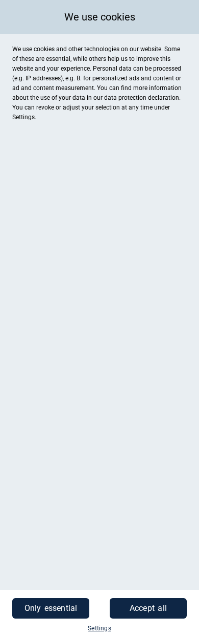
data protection (125, 97)
